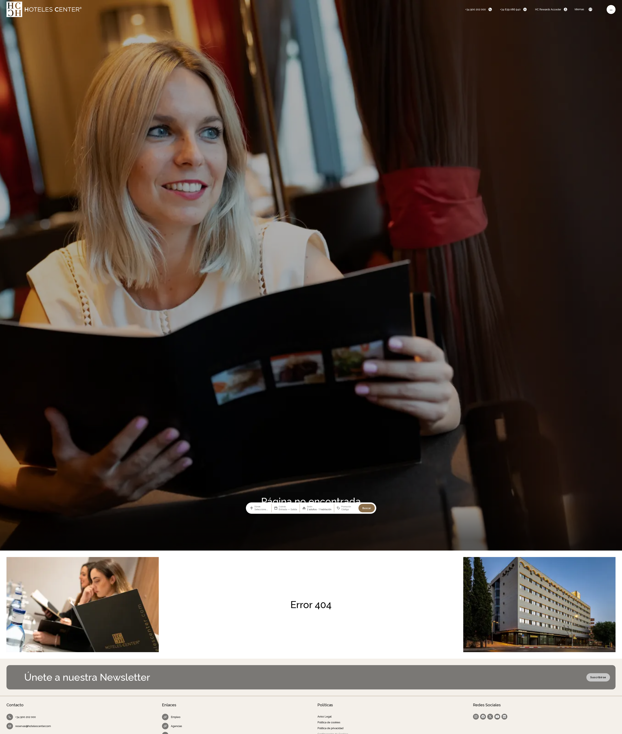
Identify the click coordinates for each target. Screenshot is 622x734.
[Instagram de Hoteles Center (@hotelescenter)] (476, 717)
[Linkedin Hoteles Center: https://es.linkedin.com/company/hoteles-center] (504, 717)
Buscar (366, 508)
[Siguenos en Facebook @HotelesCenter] (483, 717)
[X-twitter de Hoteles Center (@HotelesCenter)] (490, 717)
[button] (593, 9)
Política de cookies (328, 722)
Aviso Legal (324, 716)
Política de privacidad (330, 728)
